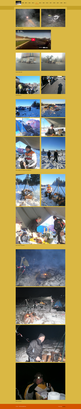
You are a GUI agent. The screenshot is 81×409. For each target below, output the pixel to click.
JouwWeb (63, 406)
